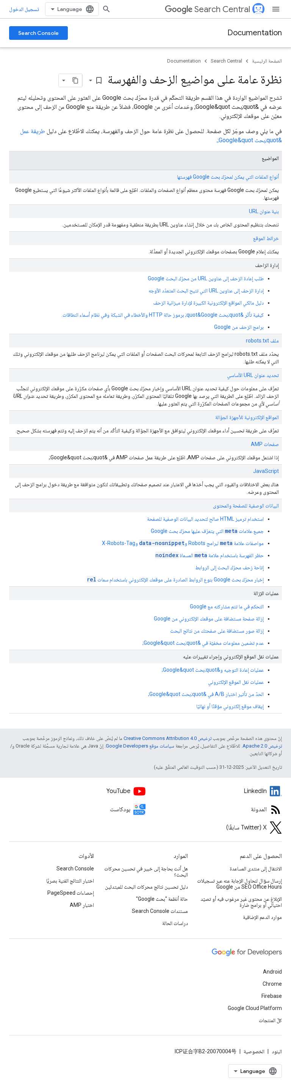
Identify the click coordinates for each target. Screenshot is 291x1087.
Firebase (271, 996)
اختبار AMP (82, 905)
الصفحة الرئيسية (267, 61)
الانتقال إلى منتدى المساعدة (256, 869)
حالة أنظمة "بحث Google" (162, 899)
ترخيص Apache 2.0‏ (262, 746)
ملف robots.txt (262, 341)
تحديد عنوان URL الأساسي (253, 375)
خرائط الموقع (266, 238)
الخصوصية (254, 1051)
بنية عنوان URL (264, 211)
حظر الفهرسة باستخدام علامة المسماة (209, 555)
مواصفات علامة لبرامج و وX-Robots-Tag (183, 543)
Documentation (254, 33)
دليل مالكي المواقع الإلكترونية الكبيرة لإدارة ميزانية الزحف (208, 303)
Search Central (222, 9)
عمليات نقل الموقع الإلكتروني (236, 682)
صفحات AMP (265, 444)
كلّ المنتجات (270, 1020)
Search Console (38, 33)
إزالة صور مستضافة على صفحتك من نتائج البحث (217, 631)
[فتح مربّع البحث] (106, 9)
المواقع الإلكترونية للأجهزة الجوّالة (247, 417)
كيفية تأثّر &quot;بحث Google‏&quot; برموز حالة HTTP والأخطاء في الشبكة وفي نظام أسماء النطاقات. (162, 315)
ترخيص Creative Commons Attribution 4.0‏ (167, 738)
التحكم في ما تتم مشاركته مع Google (227, 606)
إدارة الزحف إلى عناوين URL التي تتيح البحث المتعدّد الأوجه (206, 290)
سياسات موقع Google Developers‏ (140, 746)
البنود (277, 1051)
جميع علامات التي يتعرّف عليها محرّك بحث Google (207, 531)
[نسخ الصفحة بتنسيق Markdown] (75, 80)
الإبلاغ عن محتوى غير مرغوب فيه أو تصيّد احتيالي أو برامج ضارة (241, 902)
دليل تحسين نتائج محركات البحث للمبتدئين (146, 887)
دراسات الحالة (175, 923)
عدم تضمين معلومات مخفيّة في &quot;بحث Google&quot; (203, 643)
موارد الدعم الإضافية (262, 917)
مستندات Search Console (160, 911)
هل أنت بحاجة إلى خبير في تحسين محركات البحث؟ (146, 872)
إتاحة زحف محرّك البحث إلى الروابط (229, 567)
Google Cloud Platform (255, 1008)
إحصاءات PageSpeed (70, 893)
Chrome (272, 984)
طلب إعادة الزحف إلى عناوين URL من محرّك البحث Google (206, 278)
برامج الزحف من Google (239, 327)
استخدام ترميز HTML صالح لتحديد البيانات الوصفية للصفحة (205, 519)
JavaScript (266, 471)
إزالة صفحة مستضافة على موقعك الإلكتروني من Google (209, 619)
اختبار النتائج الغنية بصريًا (70, 881)
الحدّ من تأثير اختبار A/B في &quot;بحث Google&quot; (206, 694)
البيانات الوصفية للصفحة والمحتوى (246, 506)
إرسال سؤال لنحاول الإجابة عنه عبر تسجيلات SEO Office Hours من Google (239, 884)
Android (272, 972)
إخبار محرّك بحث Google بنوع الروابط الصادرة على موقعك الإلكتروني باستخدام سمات (175, 579)
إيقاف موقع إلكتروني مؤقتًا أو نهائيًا (230, 706)
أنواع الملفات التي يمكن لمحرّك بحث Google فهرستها (228, 177)
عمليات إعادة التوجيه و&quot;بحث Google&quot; (213, 670)
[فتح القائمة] (275, 9)
